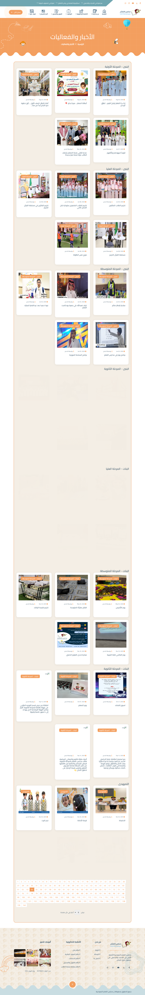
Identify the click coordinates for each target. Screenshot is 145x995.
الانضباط (122, 820)
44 (96, 885)
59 (55, 889)
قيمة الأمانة (82, 820)
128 (68, 901)
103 (39, 897)
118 (122, 897)
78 (32, 893)
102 (34, 897)
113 (95, 897)
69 (100, 889)
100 (23, 897)
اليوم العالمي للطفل (40, 505)
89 (82, 893)
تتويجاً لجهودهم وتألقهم (116, 152)
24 (115, 881)
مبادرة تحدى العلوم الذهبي (76, 655)
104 (45, 897)
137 (118, 901)
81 (46, 893)
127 (62, 901)
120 (24, 901)
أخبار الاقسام (44, 14)
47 (110, 885)
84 (59, 893)
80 (41, 893)
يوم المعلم (82, 705)
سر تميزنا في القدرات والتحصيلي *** (101, 3)
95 (110, 893)
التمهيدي (123, 783)
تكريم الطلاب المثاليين (117, 205)
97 (119, 893)
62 (68, 889)
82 (50, 893)
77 (27, 893)
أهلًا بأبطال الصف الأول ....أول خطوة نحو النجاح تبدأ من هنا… (34, 104)
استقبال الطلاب (81, 405)
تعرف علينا (32, 14)
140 (24, 905)
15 (74, 881)
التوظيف (69, 14)
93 (100, 893)
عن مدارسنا (95, 14)
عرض (82, 912)
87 (73, 893)
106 (56, 897)
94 (105, 893)
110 (78, 897)
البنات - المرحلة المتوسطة (114, 570)
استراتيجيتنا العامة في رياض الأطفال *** (77, 3)
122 (35, 901)
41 (82, 885)
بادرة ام (122, 505)
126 (57, 901)
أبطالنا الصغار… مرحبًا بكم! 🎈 (76, 103)
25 (119, 881)
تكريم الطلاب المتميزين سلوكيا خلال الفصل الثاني (73, 206)
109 (73, 897)
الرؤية (97, 950)
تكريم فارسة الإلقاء (41, 607)
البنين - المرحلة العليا (117, 168)
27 (18, 885)
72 (114, 889)
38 (68, 885)
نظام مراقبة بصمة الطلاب (70, 966)
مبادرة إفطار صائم (118, 305)
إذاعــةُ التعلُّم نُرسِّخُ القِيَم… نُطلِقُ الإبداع (113, 104)
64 (78, 889)
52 (23, 889)
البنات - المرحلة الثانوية (116, 668)
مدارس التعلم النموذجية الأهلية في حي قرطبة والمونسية (112, 406)
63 (73, 889)
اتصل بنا (96, 958)
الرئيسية (104, 14)
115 (106, 897)
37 (64, 885)
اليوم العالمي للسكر (117, 868)
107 (62, 897)
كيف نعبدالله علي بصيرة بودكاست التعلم (74, 306)
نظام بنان (76, 950)
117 (117, 897)
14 (69, 881)
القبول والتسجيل (57, 14)
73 (119, 889)
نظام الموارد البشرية (72, 954)
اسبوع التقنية (120, 555)
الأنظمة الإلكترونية (82, 14)
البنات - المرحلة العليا (117, 468)
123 (40, 901)
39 (73, 885)
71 (110, 889)
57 (46, 889)
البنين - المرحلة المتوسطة (114, 268)
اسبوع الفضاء (120, 705)
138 (123, 901)
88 (78, 893)
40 (78, 885)
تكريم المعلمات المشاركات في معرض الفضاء (72, 556)
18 (87, 881)
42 (87, 885)
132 (90, 901)
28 (23, 885)
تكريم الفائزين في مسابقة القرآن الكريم (36, 206)
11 (55, 881)
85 (64, 893)
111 (84, 897)
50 (123, 885)
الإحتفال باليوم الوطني (40, 405)
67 (91, 889)
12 (60, 881)
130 (79, 901)
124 (46, 901)
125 (51, 901)
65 (82, 889)
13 (64, 881)
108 (67, 897)
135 (107, 901)
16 (78, 881)
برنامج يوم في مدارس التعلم (114, 355)
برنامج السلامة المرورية (78, 355)
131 (85, 901)
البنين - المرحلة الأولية (117, 66)
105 (50, 897)
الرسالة (96, 954)
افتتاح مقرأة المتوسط (78, 607)
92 (96, 893)
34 (50, 885)
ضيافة (123, 455)
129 (73, 901)
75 (18, 893)
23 (110, 881)
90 (87, 893)
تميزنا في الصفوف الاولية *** (55, 3)
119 (18, 901)
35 (55, 885)
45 (100, 885)
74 (123, 889)
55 (36, 889)
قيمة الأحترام (82, 868)
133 (96, 901)
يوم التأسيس (120, 607)
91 (91, 893)
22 (105, 881)
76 (23, 893)
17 (83, 881)
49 (119, 885)
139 (18, 905)
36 (59, 885)
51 (18, 889)
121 (29, 901)
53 (27, 889)
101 (28, 897)
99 (18, 897)
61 (64, 889)
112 (89, 897)
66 (87, 889)
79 (36, 893)
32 (41, 885)
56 (41, 889)
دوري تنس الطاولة (80, 255)
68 (96, 889)
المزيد (123, 110)
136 (112, 901)
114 (100, 897)
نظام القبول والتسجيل (71, 962)
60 (59, 889)
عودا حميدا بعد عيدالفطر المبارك (36, 305)
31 (36, 885)
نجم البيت (45, 820)
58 (50, 889)
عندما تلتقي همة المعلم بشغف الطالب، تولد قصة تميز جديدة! (74, 154)
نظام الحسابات (74, 958)
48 (114, 885)
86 (68, 893)
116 (111, 897)
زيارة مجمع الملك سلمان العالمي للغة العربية (74, 506)
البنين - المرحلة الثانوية (116, 368)
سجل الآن (17, 12)
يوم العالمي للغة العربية (116, 655)
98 (123, 893)
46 (105, 885)
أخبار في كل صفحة (67, 912)
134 (101, 901)
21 (101, 881)
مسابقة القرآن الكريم (117, 255)
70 (105, 889)
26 (124, 881)
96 (114, 893)
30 (32, 885)
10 (51, 881)
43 (91, 885)
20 (96, 881)
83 (55, 893)
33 (46, 885)
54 (32, 889)
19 (92, 881)
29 (27, 885)
